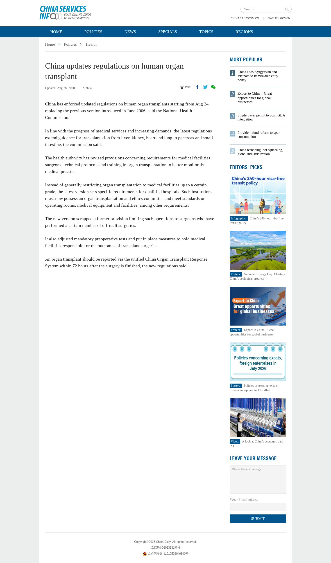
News (130, 31)
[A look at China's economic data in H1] (258, 417)
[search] (286, 9)
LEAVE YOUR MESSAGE (253, 458)
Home (56, 31)
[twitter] (205, 87)
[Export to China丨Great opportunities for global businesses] (258, 306)
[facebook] (197, 87)
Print (188, 87)
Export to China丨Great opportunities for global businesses (255, 98)
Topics (206, 31)
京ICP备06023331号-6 (165, 547)
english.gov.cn (279, 18)
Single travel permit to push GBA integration (261, 117)
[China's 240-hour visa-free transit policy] (258, 194)
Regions (244, 31)
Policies (93, 31)
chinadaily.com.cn (245, 18)
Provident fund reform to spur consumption (259, 135)
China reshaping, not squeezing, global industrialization (260, 152)
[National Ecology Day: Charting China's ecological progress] (258, 250)
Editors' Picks (246, 167)
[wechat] (213, 87)
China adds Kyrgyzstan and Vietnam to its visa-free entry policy (258, 76)
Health (91, 44)
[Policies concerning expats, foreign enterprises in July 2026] (258, 361)
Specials (167, 31)
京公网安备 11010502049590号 (168, 553)
